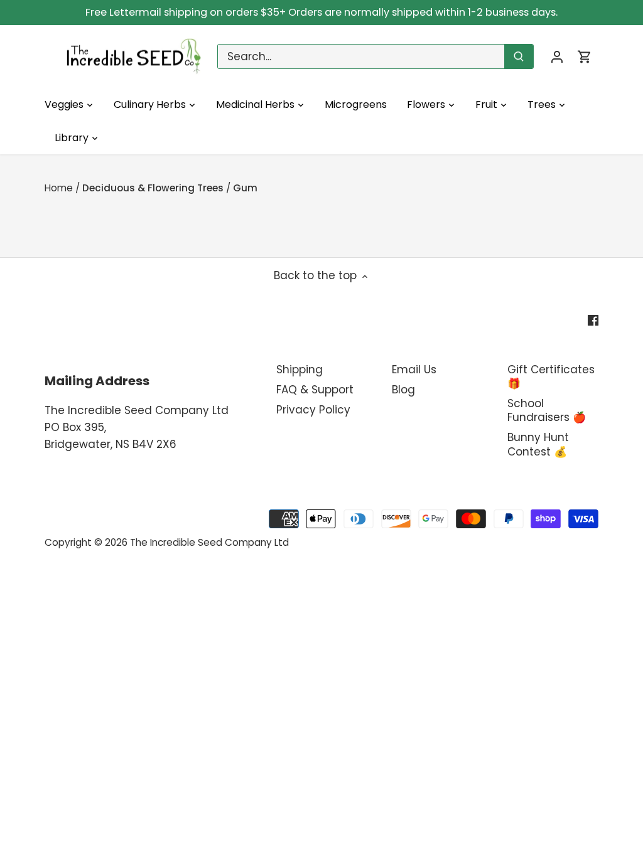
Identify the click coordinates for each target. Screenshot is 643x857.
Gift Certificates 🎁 (551, 376)
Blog (403, 389)
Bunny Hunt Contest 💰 (538, 444)
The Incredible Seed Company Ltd (209, 542)
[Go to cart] (584, 57)
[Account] (557, 57)
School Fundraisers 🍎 (546, 410)
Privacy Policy (313, 409)
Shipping (299, 369)
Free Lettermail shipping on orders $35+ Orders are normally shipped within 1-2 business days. (321, 12)
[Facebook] (593, 319)
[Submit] (518, 56)
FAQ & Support (315, 389)
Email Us (414, 369)
